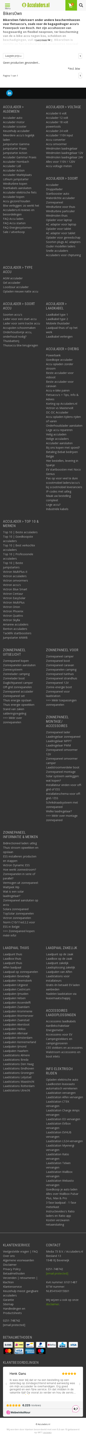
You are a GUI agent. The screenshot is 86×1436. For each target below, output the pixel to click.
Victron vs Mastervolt (59, 408)
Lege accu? (53, 504)
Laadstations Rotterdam (19, 1086)
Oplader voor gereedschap (63, 237)
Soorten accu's (12, 314)
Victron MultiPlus (14, 602)
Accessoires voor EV (59, 1034)
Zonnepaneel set (14, 696)
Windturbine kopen (15, 183)
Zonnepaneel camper (60, 656)
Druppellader (54, 189)
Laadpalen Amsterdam (17, 1038)
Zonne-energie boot (59, 687)
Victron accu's (12, 585)
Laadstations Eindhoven (18, 1068)
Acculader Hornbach (16, 162)
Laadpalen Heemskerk (17, 980)
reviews (47, 1432)
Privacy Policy (12, 1269)
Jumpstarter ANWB (15, 637)
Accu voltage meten (59, 166)
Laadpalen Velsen (14, 998)
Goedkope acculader (59, 360)
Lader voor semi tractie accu (21, 323)
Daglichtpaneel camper (18, 683)
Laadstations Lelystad (17, 1077)
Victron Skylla (11, 620)
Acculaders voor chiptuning (63, 255)
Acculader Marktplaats (17, 175)
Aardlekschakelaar (57, 1026)
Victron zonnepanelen (17, 918)
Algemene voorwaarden (18, 1260)
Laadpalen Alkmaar (15, 1033)
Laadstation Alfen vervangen (64, 1097)
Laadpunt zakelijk (57, 963)
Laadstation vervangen (61, 1093)
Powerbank (53, 355)
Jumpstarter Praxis (15, 148)
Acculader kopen (13, 197)
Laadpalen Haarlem (15, 1051)
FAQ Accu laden (13, 219)
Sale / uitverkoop (14, 232)
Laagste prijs (12, 55)
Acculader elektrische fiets (20, 192)
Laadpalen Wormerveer (18, 1016)
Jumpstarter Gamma (16, 144)
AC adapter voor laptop (61, 224)
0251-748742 (11, 1320)
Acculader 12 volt (57, 118)
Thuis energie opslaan (17, 700)
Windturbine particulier (60, 211)
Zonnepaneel (54, 202)
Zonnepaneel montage (61, 772)
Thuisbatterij (11, 341)
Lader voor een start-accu (20, 319)
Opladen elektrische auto (62, 1079)
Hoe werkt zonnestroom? (19, 869)
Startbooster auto (57, 193)
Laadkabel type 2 (57, 319)
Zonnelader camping (16, 674)
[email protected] (57, 1273)
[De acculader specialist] (36, 5)
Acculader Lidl (12, 166)
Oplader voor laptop (59, 220)
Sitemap (8, 1304)
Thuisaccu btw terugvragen (20, 345)
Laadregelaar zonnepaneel (63, 736)
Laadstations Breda (15, 1059)
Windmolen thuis (57, 215)
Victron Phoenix (13, 611)
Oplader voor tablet (58, 229)
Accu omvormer (56, 144)
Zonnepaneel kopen (16, 661)
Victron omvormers (15, 580)
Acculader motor (14, 122)
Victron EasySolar (14, 598)
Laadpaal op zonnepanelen (20, 972)
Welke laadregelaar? (59, 811)
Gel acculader (11, 282)
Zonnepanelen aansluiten (19, 665)
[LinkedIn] (9, 93)
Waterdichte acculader (60, 198)
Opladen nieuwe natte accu (20, 291)
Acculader (52, 185)
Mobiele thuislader (58, 323)
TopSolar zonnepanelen (18, 913)
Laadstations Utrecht (16, 1090)
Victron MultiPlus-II (15, 572)
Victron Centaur (13, 594)
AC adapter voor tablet (60, 233)
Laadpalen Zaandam (16, 1007)
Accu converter (55, 140)
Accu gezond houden (16, 201)
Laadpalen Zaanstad (16, 1020)
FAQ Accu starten (14, 223)
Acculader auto (12, 118)
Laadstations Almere (16, 1055)
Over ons (9, 1256)
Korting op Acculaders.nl (61, 403)
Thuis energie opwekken (18, 705)
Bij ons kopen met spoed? (63, 447)
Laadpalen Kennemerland (19, 1042)
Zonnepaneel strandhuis (61, 678)
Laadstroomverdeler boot (62, 767)
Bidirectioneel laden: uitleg (20, 843)
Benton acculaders (15, 629)
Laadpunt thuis (12, 954)
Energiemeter (54, 1030)
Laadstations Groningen (18, 1073)
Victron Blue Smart (15, 589)
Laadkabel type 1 (57, 314)
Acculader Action (14, 170)
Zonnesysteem (12, 669)
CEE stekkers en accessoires (64, 1047)
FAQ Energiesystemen (17, 227)
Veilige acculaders (57, 439)
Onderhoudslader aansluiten (64, 425)
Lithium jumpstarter (16, 179)
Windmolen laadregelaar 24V (64, 157)
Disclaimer (10, 1265)
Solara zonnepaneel (16, 909)
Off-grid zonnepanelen (17, 687)
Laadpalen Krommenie (17, 1011)
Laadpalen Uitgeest (15, 985)
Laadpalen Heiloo (14, 1029)
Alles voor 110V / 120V (60, 162)
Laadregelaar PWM (58, 745)
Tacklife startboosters (17, 633)
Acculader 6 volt (56, 113)
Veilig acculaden (56, 434)
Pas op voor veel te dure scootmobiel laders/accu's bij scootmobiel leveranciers (64, 482)
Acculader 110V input (59, 135)
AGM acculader (13, 278)
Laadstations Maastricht (18, 1081)
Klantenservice (12, 1286)
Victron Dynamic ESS (16, 865)
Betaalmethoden (14, 1273)
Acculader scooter (14, 126)
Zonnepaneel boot (58, 661)
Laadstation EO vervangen (63, 1119)
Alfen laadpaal (12, 967)
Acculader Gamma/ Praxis (19, 157)
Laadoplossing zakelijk (60, 967)
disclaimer (52, 1304)
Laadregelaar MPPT (59, 741)
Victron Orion (11, 607)
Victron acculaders (15, 576)
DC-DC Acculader (57, 412)
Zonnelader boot (14, 678)
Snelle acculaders (57, 251)
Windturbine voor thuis (60, 207)
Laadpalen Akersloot (16, 1024)
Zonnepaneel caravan (60, 665)
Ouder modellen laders (60, 246)
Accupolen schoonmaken (19, 328)
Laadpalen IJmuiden (15, 994)
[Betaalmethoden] (8, 1344)
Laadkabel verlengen (59, 336)
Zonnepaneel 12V (57, 683)
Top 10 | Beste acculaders (20, 532)
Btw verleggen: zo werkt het (21, 205)
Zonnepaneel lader (58, 732)
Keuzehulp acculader (16, 131)
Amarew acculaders (15, 624)
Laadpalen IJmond (14, 1046)
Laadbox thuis (12, 958)
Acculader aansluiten (59, 443)
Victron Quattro (13, 615)
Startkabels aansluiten (17, 188)
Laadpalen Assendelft (17, 1002)
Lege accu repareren (59, 430)
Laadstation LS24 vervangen (64, 1141)
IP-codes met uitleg (58, 491)
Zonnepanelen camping (61, 669)
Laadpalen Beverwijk (16, 976)
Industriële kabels (57, 509)
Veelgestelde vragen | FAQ (20, 1251)
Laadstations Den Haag (18, 1064)
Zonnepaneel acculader (18, 691)
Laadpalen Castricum (16, 989)
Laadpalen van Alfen (59, 972)
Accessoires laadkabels (61, 1021)
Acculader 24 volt (57, 131)
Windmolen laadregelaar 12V (64, 153)
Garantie (8, 1300)
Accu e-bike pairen (58, 390)
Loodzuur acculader (16, 287)
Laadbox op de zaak (59, 958)
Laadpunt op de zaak (59, 954)
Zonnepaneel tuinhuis (60, 674)
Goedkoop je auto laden (61, 1189)
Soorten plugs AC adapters (63, 242)
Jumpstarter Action (15, 153)
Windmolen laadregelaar (61, 148)
